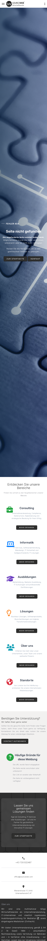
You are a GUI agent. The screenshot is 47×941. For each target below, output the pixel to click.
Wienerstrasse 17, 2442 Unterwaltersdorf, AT (23, 892)
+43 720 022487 (23, 862)
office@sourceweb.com (23, 877)
